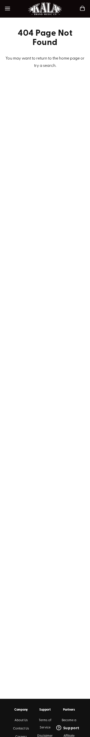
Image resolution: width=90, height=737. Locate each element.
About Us (21, 720)
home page (69, 59)
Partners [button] (69, 709)
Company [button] (21, 709)
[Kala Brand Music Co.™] (45, 9)
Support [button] (44, 709)
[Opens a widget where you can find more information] (67, 728)
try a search (45, 66)
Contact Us (21, 728)
